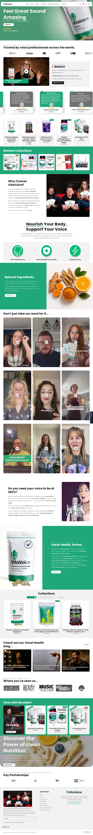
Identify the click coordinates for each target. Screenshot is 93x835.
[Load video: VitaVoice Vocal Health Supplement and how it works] (26, 71)
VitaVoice (9, 832)
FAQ (41, 796)
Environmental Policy (45, 810)
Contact (63, 4)
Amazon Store (43, 799)
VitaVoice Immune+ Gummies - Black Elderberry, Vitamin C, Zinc (29, 139)
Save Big (60, 597)
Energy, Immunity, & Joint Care (46, 597)
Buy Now (55, 572)
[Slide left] (86, 150)
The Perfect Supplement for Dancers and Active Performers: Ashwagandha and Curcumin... (46, 667)
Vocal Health (32, 597)
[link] (89, 53)
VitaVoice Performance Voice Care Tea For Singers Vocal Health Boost (46, 631)
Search (41, 794)
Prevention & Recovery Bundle (57, 729)
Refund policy (16, 832)
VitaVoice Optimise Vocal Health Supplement (11, 139)
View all (86, 644)
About (36, 4)
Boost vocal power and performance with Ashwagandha (76, 668)
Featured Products (73, 802)
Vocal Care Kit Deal (79, 728)
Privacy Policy (43, 803)
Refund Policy (43, 801)
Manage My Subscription (46, 808)
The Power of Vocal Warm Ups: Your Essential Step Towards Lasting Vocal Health (16, 667)
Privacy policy (24, 832)
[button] (80, 4)
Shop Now (8, 24)
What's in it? (57, 82)
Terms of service (33, 832)
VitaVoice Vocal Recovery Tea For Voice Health (46, 139)
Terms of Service (44, 805)
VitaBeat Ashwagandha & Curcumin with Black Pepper (64, 139)
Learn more (9, 295)
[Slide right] (88, 150)
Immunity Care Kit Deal (81, 138)
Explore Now (10, 732)
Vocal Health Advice (53, 4)
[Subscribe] (34, 819)
